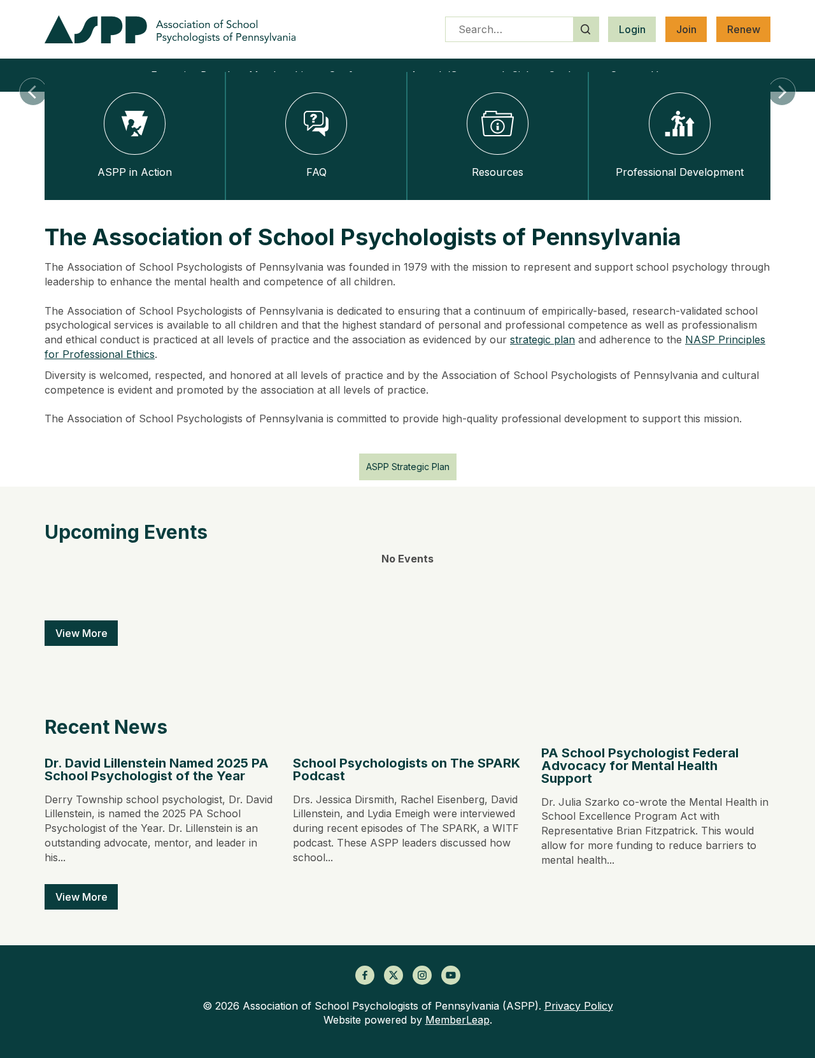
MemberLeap (457, 1019)
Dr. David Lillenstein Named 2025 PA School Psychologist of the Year (157, 769)
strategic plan (542, 339)
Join (686, 29)
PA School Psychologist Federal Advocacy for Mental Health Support (640, 765)
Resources (497, 172)
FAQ (316, 172)
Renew (743, 29)
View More (81, 633)
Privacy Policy (578, 1005)
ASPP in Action (134, 172)
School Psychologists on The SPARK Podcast (406, 769)
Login (632, 29)
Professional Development (680, 172)
